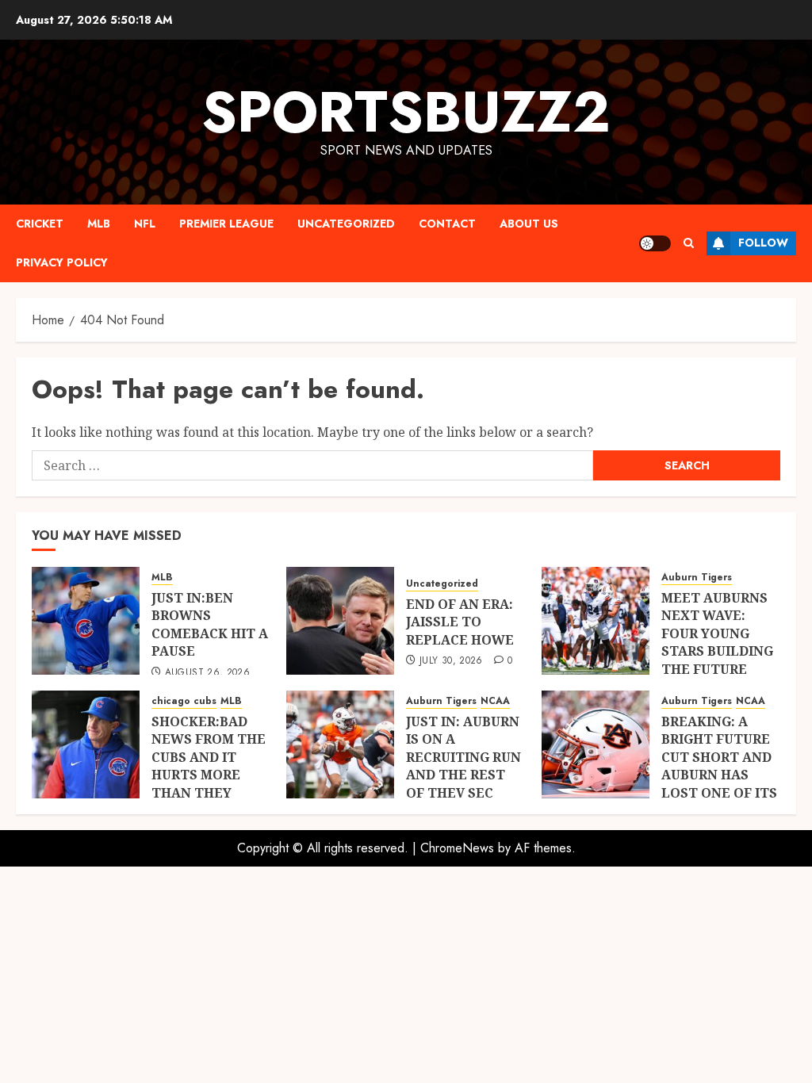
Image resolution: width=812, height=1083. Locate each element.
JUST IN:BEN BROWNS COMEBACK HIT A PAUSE (209, 624)
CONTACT (447, 224)
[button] (689, 243)
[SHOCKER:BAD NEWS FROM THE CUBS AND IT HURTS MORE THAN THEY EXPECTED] (86, 744)
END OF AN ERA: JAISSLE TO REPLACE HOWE (460, 622)
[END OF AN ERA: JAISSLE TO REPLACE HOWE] (340, 621)
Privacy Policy (62, 262)
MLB (98, 224)
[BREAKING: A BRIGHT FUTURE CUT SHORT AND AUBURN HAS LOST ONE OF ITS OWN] (595, 744)
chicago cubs (183, 701)
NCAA (495, 701)
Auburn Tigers (696, 577)
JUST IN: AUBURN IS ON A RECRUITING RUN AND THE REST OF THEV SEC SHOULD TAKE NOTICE (463, 774)
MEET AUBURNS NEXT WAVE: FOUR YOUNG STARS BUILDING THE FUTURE (717, 633)
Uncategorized (346, 224)
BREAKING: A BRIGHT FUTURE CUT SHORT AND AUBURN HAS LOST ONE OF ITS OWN (719, 766)
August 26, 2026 (207, 673)
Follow (763, 243)
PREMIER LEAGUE (226, 224)
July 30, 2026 (451, 661)
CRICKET (39, 224)
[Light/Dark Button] (655, 243)
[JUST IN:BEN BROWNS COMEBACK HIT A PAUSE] (86, 621)
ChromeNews (457, 848)
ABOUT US (529, 224)
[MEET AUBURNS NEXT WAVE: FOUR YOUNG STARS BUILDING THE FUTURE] (595, 621)
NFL (144, 224)
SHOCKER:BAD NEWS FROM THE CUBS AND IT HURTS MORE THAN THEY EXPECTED (208, 766)
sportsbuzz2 (406, 112)
